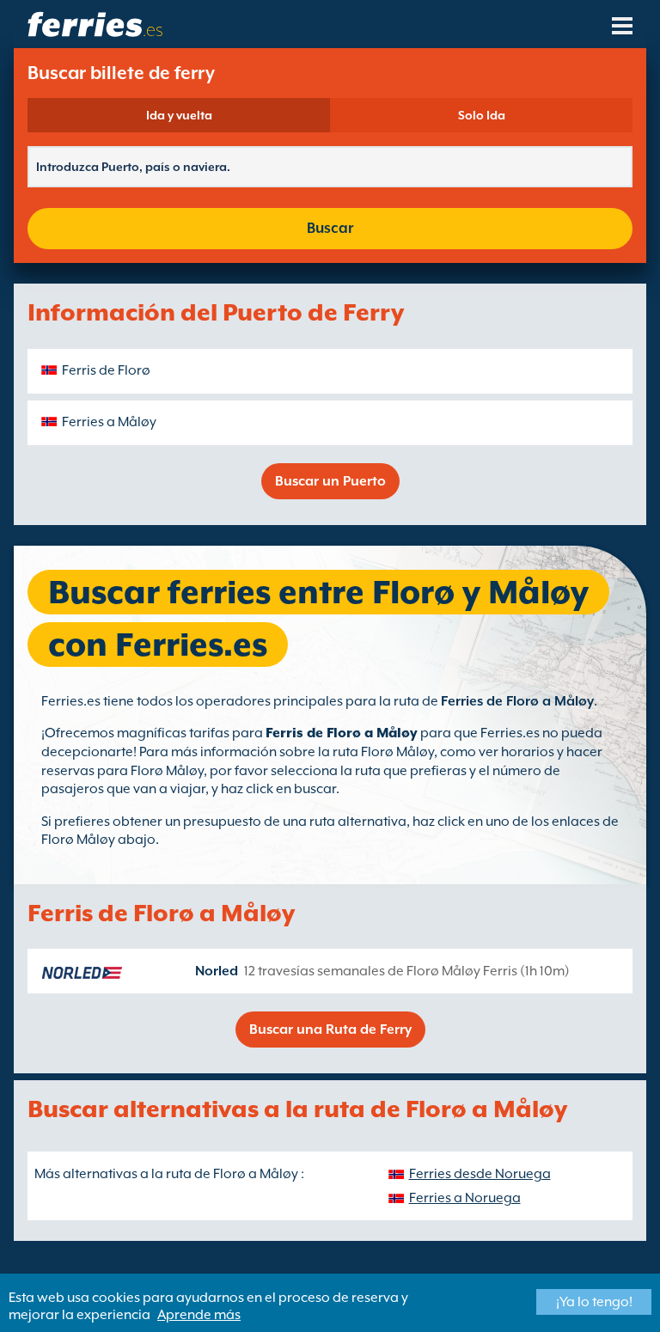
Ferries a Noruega (465, 1198)
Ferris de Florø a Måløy (342, 733)
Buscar (330, 228)
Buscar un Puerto (330, 481)
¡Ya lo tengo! (594, 1302)
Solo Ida (481, 115)
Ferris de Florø (106, 370)
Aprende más (199, 1315)
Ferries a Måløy (109, 422)
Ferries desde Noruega (480, 1174)
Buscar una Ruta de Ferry (330, 1029)
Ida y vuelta (179, 115)
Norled (216, 971)
